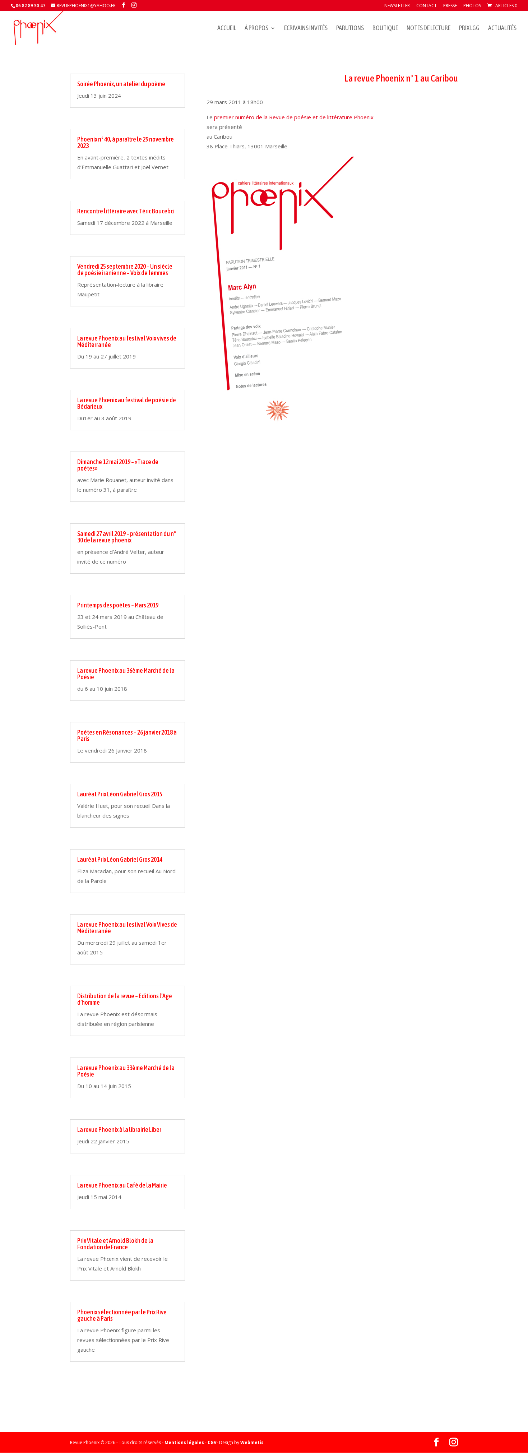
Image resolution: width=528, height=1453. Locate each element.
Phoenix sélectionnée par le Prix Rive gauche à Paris (122, 1315)
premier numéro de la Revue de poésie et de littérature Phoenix (294, 117)
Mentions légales (184, 1442)
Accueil (226, 29)
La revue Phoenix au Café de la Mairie (122, 1185)
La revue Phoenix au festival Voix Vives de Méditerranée (127, 928)
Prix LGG (469, 29)
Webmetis (252, 1442)
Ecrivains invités (306, 29)
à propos (256, 29)
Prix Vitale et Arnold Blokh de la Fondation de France (115, 1244)
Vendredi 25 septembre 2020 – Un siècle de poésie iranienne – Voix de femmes (124, 270)
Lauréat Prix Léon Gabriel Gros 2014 (119, 859)
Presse (450, 6)
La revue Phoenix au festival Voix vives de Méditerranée (126, 341)
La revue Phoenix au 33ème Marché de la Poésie (126, 1071)
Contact (426, 6)
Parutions (350, 29)
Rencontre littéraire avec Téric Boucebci (126, 211)
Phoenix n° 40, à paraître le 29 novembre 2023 (125, 142)
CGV (212, 1442)
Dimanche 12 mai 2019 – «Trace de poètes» (117, 465)
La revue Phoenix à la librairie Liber (119, 1129)
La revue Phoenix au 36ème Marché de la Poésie (126, 674)
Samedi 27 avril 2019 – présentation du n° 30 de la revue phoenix (126, 537)
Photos (472, 6)
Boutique (385, 29)
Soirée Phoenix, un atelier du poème (121, 84)
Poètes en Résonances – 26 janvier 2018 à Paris (127, 735)
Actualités (502, 29)
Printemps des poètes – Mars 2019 (117, 605)
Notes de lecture (428, 29)
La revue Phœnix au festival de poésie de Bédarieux (126, 403)
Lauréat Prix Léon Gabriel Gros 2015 (119, 794)
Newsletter (397, 6)
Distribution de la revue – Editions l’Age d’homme (124, 999)
